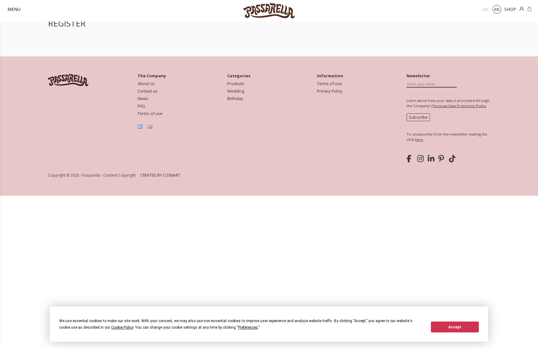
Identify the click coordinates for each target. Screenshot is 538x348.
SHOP (510, 9)
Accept (454, 327)
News (143, 98)
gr (485, 9)
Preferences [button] (248, 327)
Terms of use (150, 113)
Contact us (148, 91)
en (496, 9)
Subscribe (418, 117)
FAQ (141, 106)
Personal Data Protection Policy (459, 105)
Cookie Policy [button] (122, 327)
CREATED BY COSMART (160, 175)
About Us (146, 83)
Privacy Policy (329, 91)
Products (235, 83)
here (419, 139)
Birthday (235, 98)
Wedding (235, 91)
